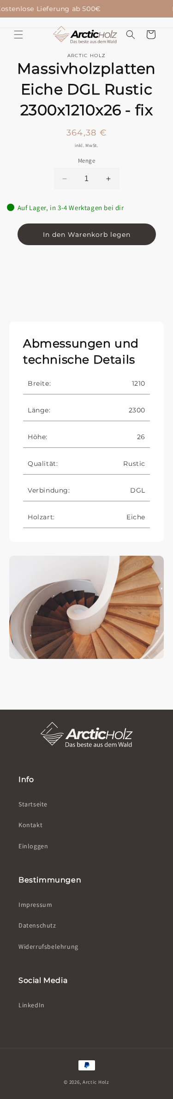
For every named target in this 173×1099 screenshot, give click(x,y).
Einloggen (33, 846)
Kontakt (30, 825)
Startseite (33, 804)
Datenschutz (37, 925)
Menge (86, 161)
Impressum (35, 904)
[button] (130, 34)
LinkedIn (31, 1005)
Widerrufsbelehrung (48, 946)
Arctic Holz (96, 1082)
